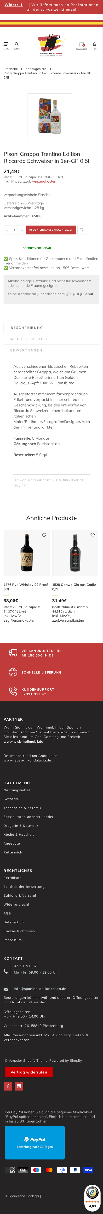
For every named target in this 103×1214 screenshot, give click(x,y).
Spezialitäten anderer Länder (28, 817)
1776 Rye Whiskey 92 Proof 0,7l (26, 586)
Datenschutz (14, 922)
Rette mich (13, 852)
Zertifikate (13, 878)
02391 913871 (34, 694)
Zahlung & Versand (20, 895)
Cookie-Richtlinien (19, 931)
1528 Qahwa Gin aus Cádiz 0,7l (74, 586)
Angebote (12, 843)
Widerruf (14, 4)
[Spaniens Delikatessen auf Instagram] (19, 1086)
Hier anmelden (16, 263)
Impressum (13, 940)
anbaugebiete (36, 69)
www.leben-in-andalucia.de (27, 760)
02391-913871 (26, 966)
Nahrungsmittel (17, 790)
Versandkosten (44, 181)
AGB (7, 913)
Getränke (11, 799)
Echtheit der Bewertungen (26, 886)
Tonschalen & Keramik (22, 808)
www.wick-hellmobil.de (23, 741)
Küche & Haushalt (19, 834)
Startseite (11, 69)
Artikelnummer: (17, 216)
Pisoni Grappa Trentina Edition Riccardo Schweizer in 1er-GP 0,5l (47, 75)
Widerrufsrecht (16, 904)
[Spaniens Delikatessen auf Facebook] (8, 1086)
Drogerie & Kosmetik (21, 825)
